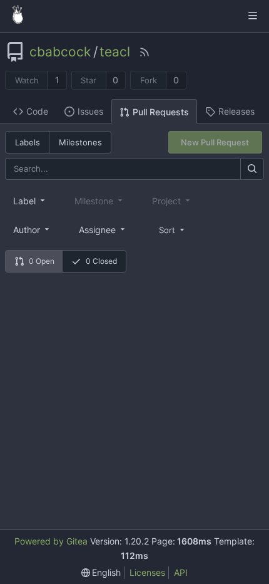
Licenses (147, 572)
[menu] (172, 229)
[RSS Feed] (144, 52)
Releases (236, 111)
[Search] (252, 169)
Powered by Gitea (51, 541)
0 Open (41, 261)
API (181, 572)
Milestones (80, 142)
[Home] (17, 15)
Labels (27, 142)
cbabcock (60, 52)
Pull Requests (161, 112)
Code (37, 111)
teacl (114, 52)
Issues (90, 111)
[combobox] (30, 200)
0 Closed (101, 261)
